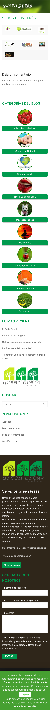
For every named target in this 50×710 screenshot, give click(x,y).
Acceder (6, 421)
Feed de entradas (11, 428)
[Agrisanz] (9, 56)
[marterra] (27, 46)
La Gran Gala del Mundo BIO (17, 348)
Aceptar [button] (25, 694)
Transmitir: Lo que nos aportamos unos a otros (23, 356)
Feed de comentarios (13, 434)
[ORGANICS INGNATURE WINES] (7, 30)
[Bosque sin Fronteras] (41, 44)
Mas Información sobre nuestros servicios (24, 547)
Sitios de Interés (12, 565)
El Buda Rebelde (10, 329)
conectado (32, 80)
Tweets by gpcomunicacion (16, 555)
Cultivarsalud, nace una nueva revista (21, 342)
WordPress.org (10, 441)
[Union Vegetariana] (9, 46)
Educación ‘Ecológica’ (13, 335)
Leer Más (31, 706)
